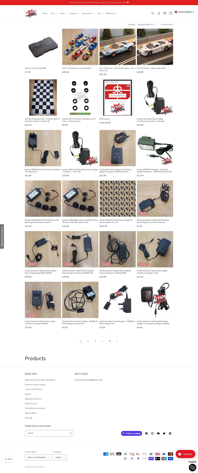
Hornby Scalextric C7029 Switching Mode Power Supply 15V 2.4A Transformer (153, 221)
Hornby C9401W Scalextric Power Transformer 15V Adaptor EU (43, 170)
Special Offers (31, 413)
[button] (53, 13)
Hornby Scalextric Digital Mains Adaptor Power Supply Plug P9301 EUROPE (41, 272)
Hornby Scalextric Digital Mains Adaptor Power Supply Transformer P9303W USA (78, 272)
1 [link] (80, 340)
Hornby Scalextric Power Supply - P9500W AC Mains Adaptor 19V (117, 322)
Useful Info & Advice (33, 389)
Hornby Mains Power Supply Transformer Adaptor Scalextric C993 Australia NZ (116, 170)
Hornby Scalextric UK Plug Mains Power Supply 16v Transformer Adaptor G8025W (153, 322)
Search (28, 394)
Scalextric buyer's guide (35, 384)
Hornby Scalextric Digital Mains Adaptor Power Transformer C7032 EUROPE (115, 272)
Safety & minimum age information (40, 380)
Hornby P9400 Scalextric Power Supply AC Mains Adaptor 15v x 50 (116, 221)
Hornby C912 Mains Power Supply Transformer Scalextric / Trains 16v (150, 120)
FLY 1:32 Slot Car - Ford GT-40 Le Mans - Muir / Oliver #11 (118, 69)
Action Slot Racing (37, 467)
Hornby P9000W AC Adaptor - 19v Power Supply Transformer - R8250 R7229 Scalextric (154, 170)
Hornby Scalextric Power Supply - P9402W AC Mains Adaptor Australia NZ (80, 322)
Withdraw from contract (2, 236)
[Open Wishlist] (165, 13)
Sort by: (131, 24)
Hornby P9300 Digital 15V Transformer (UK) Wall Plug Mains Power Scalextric (42, 221)
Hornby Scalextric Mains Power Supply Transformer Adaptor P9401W (40, 322)
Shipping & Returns (33, 399)
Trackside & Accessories (35, 408)
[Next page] (117, 341)
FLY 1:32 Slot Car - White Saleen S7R (151, 68)
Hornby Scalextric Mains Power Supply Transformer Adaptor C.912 (152, 272)
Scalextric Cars (31, 403)
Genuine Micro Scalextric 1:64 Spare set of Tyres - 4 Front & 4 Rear (78, 120)
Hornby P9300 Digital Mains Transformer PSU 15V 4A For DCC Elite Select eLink (80, 221)
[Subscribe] (70, 433)
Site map (29, 418)
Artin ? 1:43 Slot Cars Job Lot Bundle (76, 68)
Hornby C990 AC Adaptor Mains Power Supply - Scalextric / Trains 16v (80, 170)
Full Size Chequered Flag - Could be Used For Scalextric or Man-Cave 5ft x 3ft (42, 120)
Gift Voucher (104, 119)
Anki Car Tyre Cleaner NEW (35, 68)
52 (110, 341)
